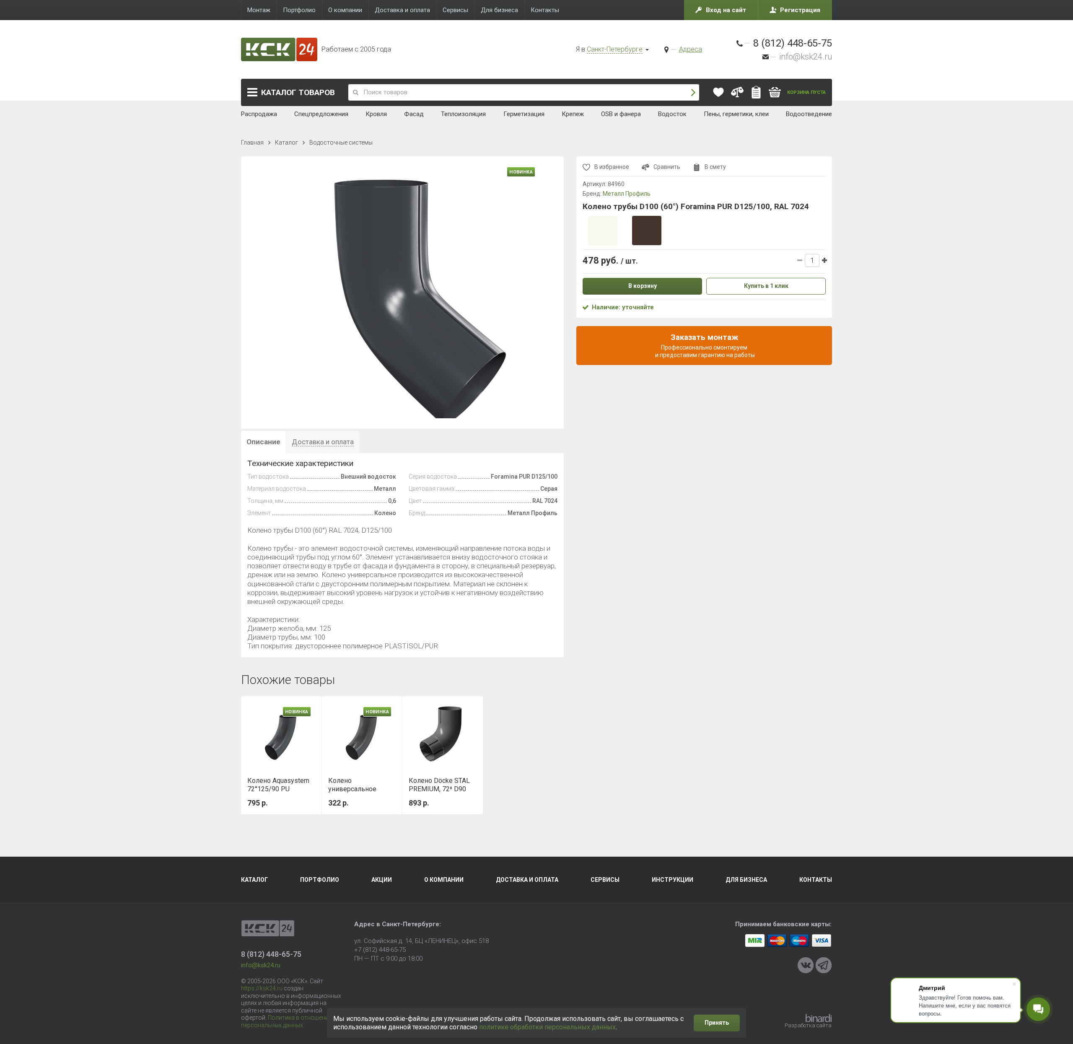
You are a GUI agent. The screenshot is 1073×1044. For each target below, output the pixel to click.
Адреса (690, 49)
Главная (252, 142)
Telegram (824, 965)
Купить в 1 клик (766, 285)
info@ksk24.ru (805, 57)
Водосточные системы (341, 142)
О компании (444, 879)
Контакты (815, 879)
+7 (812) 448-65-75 (380, 949)
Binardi (819, 1018)
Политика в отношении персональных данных (286, 1021)
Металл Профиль (627, 193)
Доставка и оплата (527, 879)
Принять (717, 1022)
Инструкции (672, 879)
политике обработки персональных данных (547, 1027)
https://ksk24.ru (262, 988)
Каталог (298, 92)
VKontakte (806, 965)
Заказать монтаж (704, 345)
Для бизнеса (746, 879)
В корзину (642, 285)
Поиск (693, 92)
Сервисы (605, 879)
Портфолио (319, 879)
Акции (381, 879)
